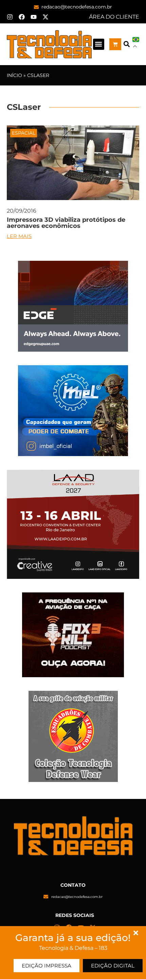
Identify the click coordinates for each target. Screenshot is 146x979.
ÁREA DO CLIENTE (114, 17)
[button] (98, 44)
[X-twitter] (45, 17)
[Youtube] (34, 17)
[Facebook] (22, 17)
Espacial (23, 133)
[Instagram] (10, 17)
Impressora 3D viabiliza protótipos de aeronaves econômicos (66, 223)
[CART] (115, 44)
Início (14, 75)
